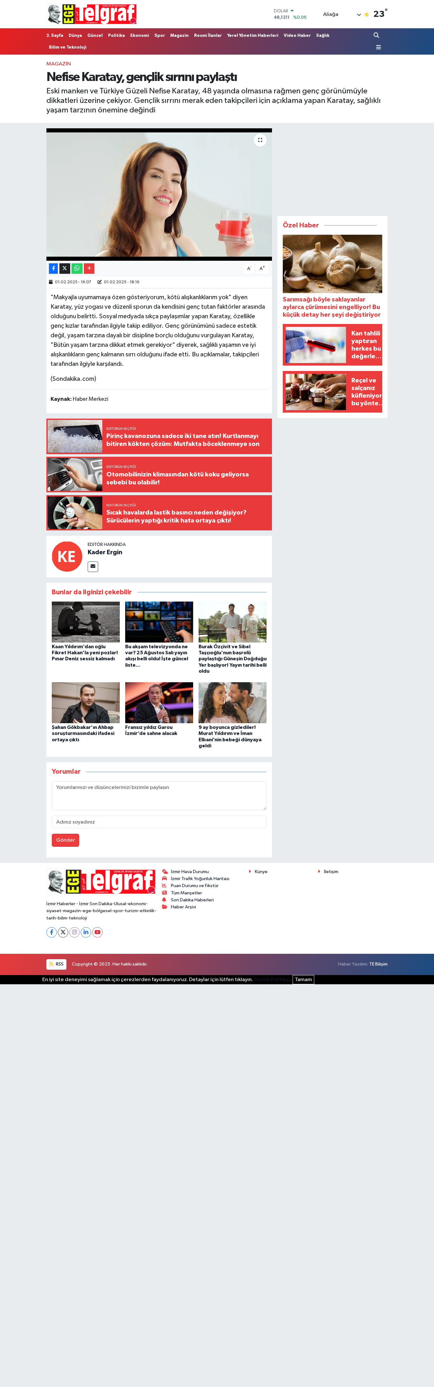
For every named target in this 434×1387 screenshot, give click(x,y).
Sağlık (322, 35)
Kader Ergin (105, 552)
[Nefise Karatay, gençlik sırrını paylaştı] (159, 194)
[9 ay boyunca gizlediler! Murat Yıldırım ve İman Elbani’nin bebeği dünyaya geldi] (233, 702)
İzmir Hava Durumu (190, 871)
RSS (59, 964)
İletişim (331, 871)
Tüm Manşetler (186, 893)
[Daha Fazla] (89, 268)
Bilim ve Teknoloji (67, 47)
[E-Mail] (93, 567)
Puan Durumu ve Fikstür (195, 885)
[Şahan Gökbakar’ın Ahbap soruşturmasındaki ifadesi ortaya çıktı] (86, 702)
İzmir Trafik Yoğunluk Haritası (200, 878)
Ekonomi (139, 35)
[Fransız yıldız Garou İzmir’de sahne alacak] (159, 702)
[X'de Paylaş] (64, 268)
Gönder (65, 840)
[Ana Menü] (377, 47)
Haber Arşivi (183, 907)
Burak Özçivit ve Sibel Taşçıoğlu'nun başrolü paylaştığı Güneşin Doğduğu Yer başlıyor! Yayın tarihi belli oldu (233, 659)
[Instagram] (74, 932)
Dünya (75, 35)
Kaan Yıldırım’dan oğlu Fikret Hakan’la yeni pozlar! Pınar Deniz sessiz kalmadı (85, 652)
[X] (63, 932)
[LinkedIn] (86, 932)
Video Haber (297, 35)
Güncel (95, 35)
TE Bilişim (378, 964)
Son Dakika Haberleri (192, 900)
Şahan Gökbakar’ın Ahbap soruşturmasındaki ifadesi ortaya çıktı (83, 733)
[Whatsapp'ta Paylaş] (77, 268)
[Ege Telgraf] (92, 14)
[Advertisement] (332, 168)
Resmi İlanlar (208, 35)
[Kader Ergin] (67, 556)
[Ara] (377, 35)
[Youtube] (97, 932)
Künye (261, 871)
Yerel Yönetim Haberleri (252, 35)
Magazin (179, 35)
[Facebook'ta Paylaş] (53, 268)
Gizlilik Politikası (273, 979)
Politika (116, 35)
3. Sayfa (54, 35)
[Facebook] (51, 932)
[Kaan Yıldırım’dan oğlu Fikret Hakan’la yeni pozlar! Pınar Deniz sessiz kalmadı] (86, 622)
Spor (159, 35)
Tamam (303, 979)
